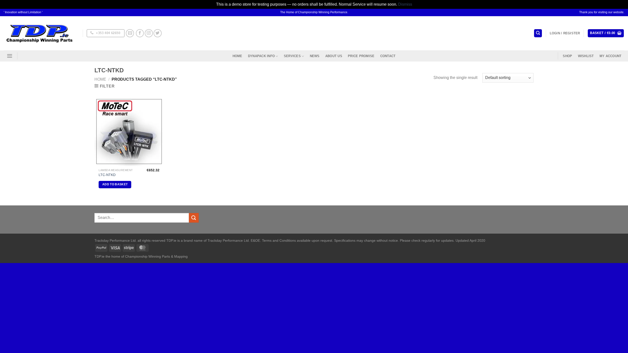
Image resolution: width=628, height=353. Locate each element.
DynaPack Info (261, 56)
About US (333, 56)
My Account (611, 56)
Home (237, 56)
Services (292, 56)
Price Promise (361, 56)
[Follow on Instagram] (149, 33)
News (315, 56)
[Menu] (9, 56)
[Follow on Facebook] (140, 33)
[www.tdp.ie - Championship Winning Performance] (39, 33)
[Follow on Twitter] (158, 33)
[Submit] (194, 218)
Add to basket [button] (115, 184)
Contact (388, 56)
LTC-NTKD (107, 175)
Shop (567, 56)
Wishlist (586, 56)
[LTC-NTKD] (129, 131)
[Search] (538, 33)
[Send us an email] (130, 33)
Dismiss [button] (405, 4)
